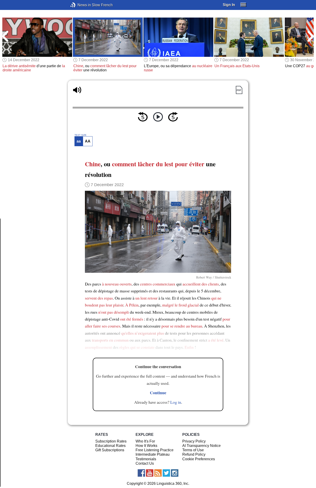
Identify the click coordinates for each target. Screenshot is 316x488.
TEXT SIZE (80, 135)
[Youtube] (149, 473)
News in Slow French (79, 5)
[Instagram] (174, 473)
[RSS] (158, 473)
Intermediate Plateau (153, 454)
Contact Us (145, 463)
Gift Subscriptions (109, 450)
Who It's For (145, 441)
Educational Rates (110, 446)
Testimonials (146, 459)
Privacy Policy (194, 441)
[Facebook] (141, 473)
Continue (158, 393)
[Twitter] (166, 473)
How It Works (146, 446)
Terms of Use (193, 450)
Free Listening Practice (154, 450)
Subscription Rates (111, 441)
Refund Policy (193, 454)
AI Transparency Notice (201, 446)
